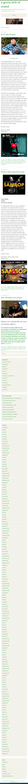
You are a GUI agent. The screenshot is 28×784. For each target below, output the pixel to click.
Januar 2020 (4, 609)
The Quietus (4, 762)
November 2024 (5, 475)
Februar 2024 (5, 496)
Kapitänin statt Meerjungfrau (8, 409)
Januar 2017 (4, 691)
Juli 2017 (4, 677)
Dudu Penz (13, 287)
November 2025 (5, 448)
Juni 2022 (4, 542)
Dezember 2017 (5, 666)
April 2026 (4, 436)
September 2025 (5, 452)
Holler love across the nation (8, 375)
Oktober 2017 (5, 671)
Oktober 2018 (5, 643)
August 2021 (5, 565)
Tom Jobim (18, 163)
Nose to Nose (5, 382)
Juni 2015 (4, 735)
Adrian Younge (21, 159)
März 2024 (4, 494)
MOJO (3, 764)
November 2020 (5, 586)
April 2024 (4, 491)
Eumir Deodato (22, 160)
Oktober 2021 (5, 560)
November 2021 (5, 558)
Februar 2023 (5, 524)
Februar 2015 (5, 744)
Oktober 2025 (5, 450)
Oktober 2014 (5, 753)
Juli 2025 (4, 457)
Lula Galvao (7, 289)
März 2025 (4, 466)
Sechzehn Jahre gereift (7, 402)
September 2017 (5, 673)
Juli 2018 (4, 650)
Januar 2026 (4, 443)
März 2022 (4, 549)
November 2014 (5, 751)
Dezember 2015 (5, 721)
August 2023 (5, 510)
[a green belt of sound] (14, 24)
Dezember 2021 (5, 556)
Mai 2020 (4, 599)
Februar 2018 (5, 661)
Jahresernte (14, 286)
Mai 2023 (4, 517)
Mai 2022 (4, 544)
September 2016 (5, 700)
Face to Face (14, 346)
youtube (5, 131)
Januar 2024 (4, 498)
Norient (4, 766)
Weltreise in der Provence (7, 407)
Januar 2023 (4, 526)
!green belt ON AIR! (6, 362)
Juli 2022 (4, 540)
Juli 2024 (4, 485)
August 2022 (5, 537)
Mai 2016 (4, 710)
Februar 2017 (5, 689)
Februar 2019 (5, 634)
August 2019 (5, 620)
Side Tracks (4, 389)
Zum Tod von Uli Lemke (7, 419)
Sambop (6, 290)
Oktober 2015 (5, 726)
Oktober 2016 (5, 698)
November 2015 (5, 723)
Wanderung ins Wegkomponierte (9, 412)
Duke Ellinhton (19, 287)
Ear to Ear (4, 371)
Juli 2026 (4, 429)
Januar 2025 (4, 471)
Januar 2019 (4, 636)
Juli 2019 (4, 622)
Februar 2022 (5, 551)
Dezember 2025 (5, 446)
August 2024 (5, 482)
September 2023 (5, 508)
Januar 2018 (4, 664)
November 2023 (5, 503)
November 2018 (5, 641)
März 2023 (4, 521)
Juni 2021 (4, 570)
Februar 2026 (5, 441)
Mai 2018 (4, 654)
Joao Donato (14, 162)
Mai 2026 (4, 434)
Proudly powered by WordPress (9, 780)
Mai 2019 (4, 627)
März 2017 (4, 687)
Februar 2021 (5, 579)
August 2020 (5, 592)
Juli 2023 (4, 512)
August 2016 (5, 703)
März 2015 (4, 742)
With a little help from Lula (12, 172)
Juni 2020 (4, 597)
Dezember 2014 (5, 749)
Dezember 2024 (5, 473)
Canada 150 (4, 369)
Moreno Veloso (14, 349)
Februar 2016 (5, 716)
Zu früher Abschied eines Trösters (9, 405)
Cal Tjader (10, 160)
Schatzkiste (4, 387)
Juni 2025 (4, 459)
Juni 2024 (4, 487)
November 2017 (5, 668)
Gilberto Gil (3, 162)
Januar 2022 (4, 553)
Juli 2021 (4, 567)
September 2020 (5, 590)
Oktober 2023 (5, 505)
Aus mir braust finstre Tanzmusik (9, 416)
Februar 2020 (5, 606)
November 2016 (5, 696)
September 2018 (5, 645)
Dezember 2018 (5, 638)
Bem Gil (24, 346)
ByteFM (3, 769)
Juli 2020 (4, 595)
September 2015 (5, 728)
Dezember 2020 (5, 583)
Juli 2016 (4, 705)
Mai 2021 (4, 572)
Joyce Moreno (20, 162)
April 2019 (4, 629)
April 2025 (4, 464)
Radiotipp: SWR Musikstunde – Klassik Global (11, 398)
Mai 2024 (4, 489)
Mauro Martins (13, 289)
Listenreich (4, 380)
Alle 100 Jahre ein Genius (11, 298)
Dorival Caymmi (15, 160)
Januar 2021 (4, 581)
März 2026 (4, 439)
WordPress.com (14, 782)
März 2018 (4, 659)
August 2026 (5, 427)
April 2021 (4, 574)
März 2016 (4, 714)
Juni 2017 (4, 680)
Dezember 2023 (5, 501)
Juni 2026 (4, 432)
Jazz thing (4, 771)
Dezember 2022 (5, 528)
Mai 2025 (4, 462)
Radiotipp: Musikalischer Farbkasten (10, 414)
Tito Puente (13, 163)
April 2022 (4, 547)
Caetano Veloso (4, 160)
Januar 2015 (4, 746)
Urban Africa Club (6, 773)
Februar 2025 (5, 468)
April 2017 (4, 684)
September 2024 (5, 480)
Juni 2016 (4, 707)
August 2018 (5, 648)
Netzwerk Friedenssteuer (7, 776)
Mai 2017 (4, 682)
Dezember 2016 (5, 693)
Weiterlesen (9, 343)
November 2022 (5, 530)
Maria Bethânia (8, 349)
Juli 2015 (4, 732)
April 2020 (4, 602)
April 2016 (4, 712)
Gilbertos (21, 347)
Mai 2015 (4, 737)
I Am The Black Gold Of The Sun (9, 400)
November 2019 (5, 613)
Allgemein (10, 159)
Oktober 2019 (5, 615)
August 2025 (5, 455)
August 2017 (5, 675)
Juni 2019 (4, 625)
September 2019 (5, 618)
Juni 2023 (4, 514)
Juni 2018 (4, 652)
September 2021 (5, 563)
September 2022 (5, 535)
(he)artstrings (5, 364)
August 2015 (5, 730)
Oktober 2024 (5, 478)
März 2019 (4, 631)
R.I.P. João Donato (8, 35)
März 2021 (4, 576)
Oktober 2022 (5, 533)
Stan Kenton (8, 163)
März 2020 (4, 604)
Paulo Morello (19, 289)
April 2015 (4, 739)
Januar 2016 (4, 719)
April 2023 (4, 519)
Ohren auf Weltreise (6, 385)
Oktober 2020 (5, 588)
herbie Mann (8, 162)
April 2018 (4, 657)
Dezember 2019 (5, 611)
